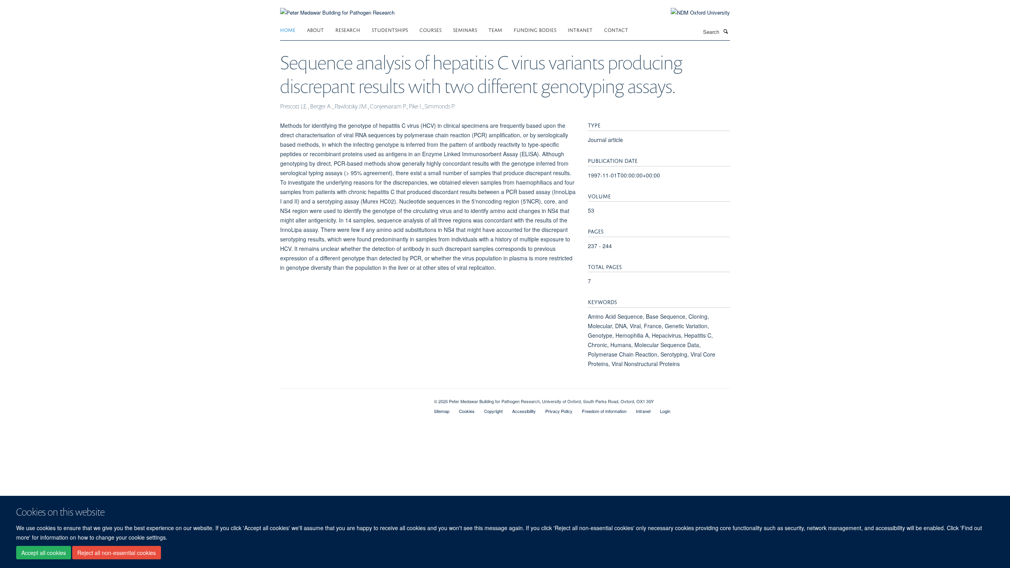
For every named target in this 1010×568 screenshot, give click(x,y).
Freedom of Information (604, 411)
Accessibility (524, 411)
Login (665, 411)
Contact (616, 29)
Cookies (467, 411)
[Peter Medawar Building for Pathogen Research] (337, 7)
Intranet (580, 29)
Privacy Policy (558, 411)
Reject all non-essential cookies (116, 553)
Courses (430, 29)
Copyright (493, 411)
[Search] (725, 31)
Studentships (390, 29)
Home (288, 29)
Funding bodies (535, 29)
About (315, 29)
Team (495, 29)
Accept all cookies (43, 553)
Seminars (465, 29)
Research (347, 29)
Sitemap (441, 411)
